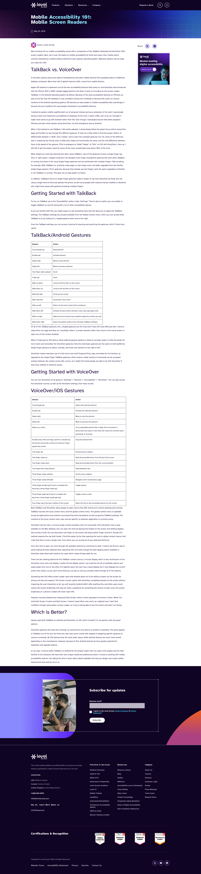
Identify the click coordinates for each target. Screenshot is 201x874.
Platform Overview (97, 770)
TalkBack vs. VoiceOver (56, 70)
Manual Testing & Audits (99, 815)
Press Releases (151, 789)
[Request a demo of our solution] (153, 69)
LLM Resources (37, 810)
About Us (148, 770)
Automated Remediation (99, 801)
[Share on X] (147, 46)
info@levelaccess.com (40, 798)
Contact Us (97, 865)
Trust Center (150, 793)
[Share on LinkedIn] (154, 46)
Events (147, 785)
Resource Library (124, 770)
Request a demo (146, 5)
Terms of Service (121, 711)
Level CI (93, 789)
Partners (148, 778)
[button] (160, 5)
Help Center (122, 793)
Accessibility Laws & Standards (129, 785)
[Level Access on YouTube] (160, 863)
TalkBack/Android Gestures (61, 235)
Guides (120, 778)
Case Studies (122, 789)
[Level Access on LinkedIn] (166, 863)
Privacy (75, 865)
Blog (119, 774)
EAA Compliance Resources (128, 809)
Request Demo (150, 797)
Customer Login (151, 781)
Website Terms (37, 865)
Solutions (69, 5)
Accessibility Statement (57, 865)
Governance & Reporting (99, 781)
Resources (82, 5)
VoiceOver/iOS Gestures (57, 391)
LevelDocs (94, 797)
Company (96, 5)
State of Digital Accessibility (128, 805)
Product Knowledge (125, 797)
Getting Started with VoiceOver (65, 372)
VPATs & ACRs (95, 811)
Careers (148, 774)
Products (55, 5)
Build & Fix (94, 778)
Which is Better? (49, 612)
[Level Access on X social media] (154, 863)
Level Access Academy (99, 785)
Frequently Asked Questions (128, 801)
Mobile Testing (96, 793)
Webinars (121, 781)
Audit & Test (95, 774)
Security (85, 865)
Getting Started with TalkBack (63, 193)
